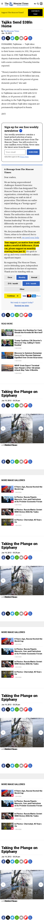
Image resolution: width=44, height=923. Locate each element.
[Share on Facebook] (3, 38)
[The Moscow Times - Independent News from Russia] (16, 3)
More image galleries (13, 480)
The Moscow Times (11, 31)
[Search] (38, 3)
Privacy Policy (24, 157)
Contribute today (35, 12)
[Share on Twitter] (8, 38)
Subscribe (33, 152)
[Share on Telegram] (12, 38)
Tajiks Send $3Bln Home (16, 24)
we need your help (30, 237)
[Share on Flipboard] (26, 38)
